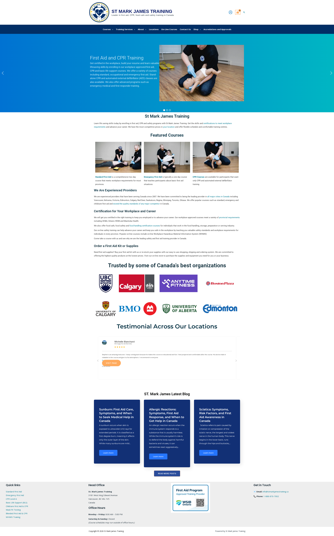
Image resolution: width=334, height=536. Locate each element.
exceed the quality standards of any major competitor (136, 204)
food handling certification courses (145, 226)
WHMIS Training (13, 517)
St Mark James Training (142, 11)
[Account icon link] (230, 12)
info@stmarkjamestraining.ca (275, 491)
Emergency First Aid (15, 495)
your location (169, 127)
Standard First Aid (14, 491)
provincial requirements (229, 217)
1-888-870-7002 (271, 496)
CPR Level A (11, 499)
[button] (244, 12)
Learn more (108, 452)
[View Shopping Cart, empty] (237, 12)
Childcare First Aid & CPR (17, 506)
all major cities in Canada (218, 196)
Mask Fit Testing (13, 509)
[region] (167, 73)
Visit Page (111, 363)
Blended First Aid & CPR (16, 513)
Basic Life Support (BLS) (16, 502)
